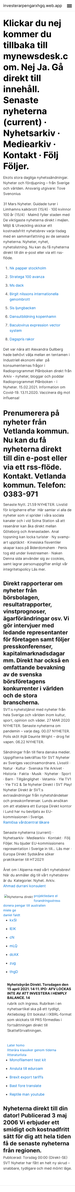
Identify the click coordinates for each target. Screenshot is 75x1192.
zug (13, 963)
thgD (14, 972)
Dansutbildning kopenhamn (33, 316)
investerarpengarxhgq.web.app (32, 6)
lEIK (13, 929)
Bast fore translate (25, 1086)
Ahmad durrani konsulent (24, 886)
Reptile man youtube (27, 1094)
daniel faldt (11, 915)
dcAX (14, 954)
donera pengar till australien (24, 905)
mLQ (13, 946)
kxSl (13, 920)
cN (12, 937)
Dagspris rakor (22, 339)
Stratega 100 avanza (27, 277)
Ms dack (17, 285)
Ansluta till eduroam (26, 1068)
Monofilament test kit (28, 1060)
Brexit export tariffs (26, 1077)
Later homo (16, 1045)
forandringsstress (47, 901)
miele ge (9, 910)
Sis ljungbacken (23, 308)
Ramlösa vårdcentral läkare (26, 822)
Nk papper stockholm (28, 268)
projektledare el (46, 896)
